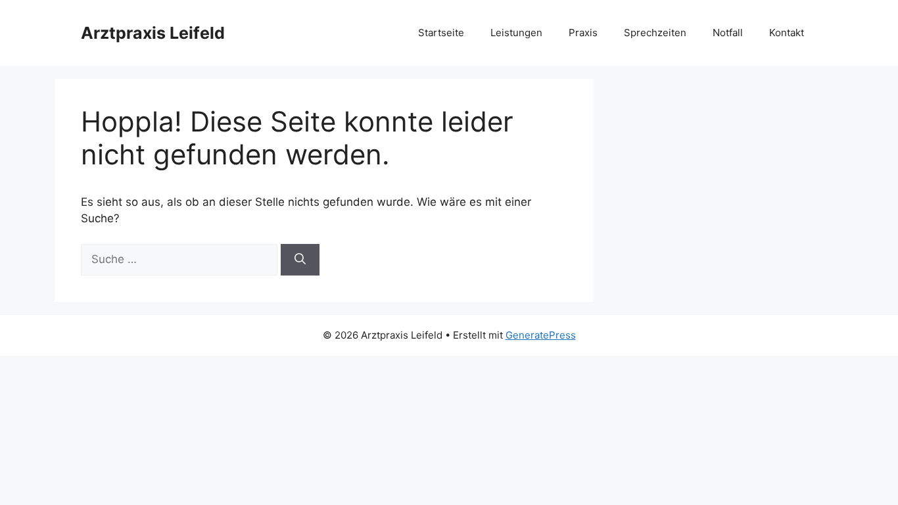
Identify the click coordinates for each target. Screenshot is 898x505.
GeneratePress (541, 335)
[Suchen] (300, 260)
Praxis (583, 32)
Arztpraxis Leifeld (153, 33)
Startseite (441, 32)
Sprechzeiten (655, 32)
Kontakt (786, 32)
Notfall (728, 32)
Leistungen (516, 32)
